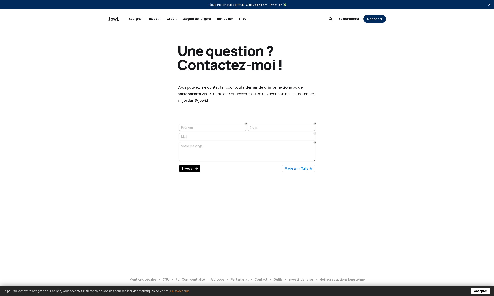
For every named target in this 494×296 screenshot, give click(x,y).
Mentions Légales (142, 279)
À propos (218, 279)
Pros (243, 19)
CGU (165, 279)
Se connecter (349, 19)
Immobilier (225, 19)
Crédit (172, 19)
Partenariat (240, 279)
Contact (261, 279)
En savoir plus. (180, 291)
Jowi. (114, 19)
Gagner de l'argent (197, 19)
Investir (155, 19)
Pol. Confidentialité (190, 279)
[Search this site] (330, 19)
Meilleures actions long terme (342, 279)
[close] (489, 5)
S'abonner (374, 19)
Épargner (136, 19)
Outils (278, 279)
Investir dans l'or (300, 279)
